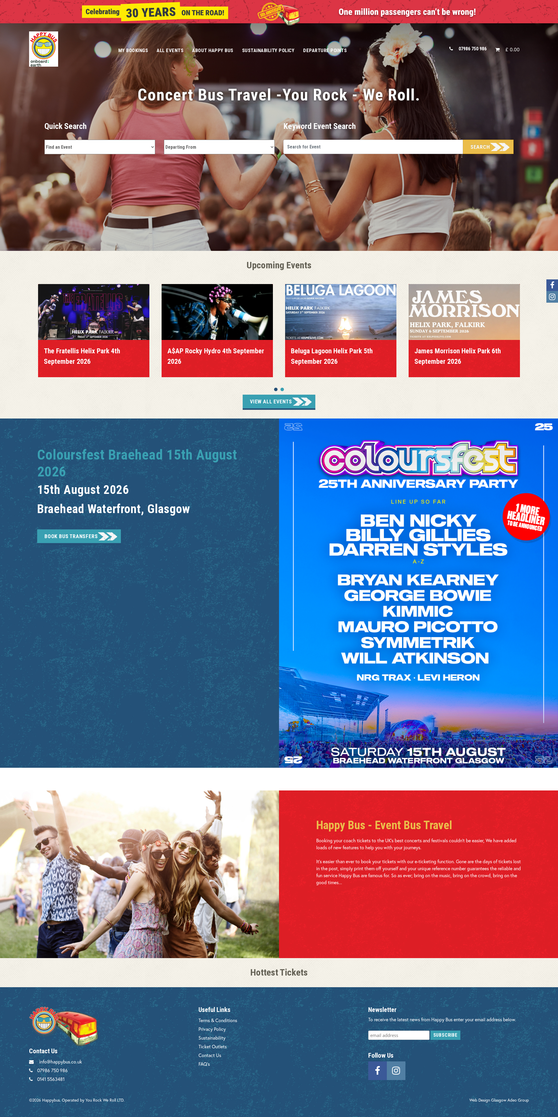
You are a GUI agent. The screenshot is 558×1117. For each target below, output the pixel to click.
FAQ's (204, 1064)
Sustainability (212, 1038)
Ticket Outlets (212, 1046)
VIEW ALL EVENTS (271, 401)
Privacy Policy (212, 1029)
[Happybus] (67, 49)
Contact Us (209, 1055)
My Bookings (133, 50)
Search (480, 147)
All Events (170, 50)
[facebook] (377, 1070)
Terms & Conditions (217, 1020)
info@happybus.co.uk (60, 1062)
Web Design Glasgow (487, 1100)
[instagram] (396, 1070)
